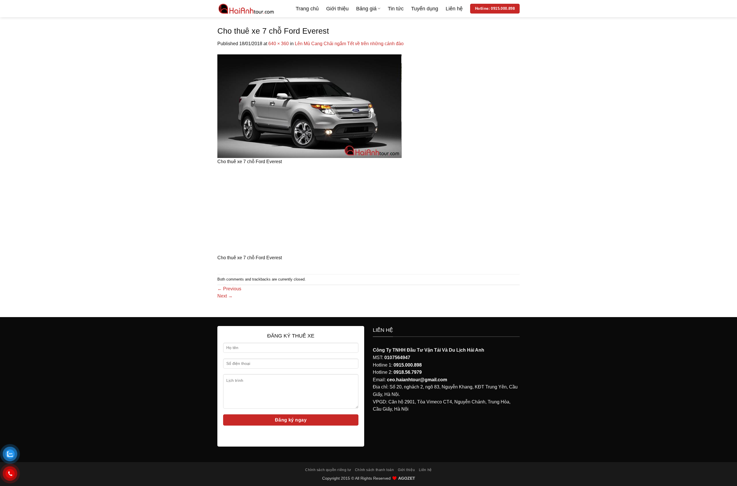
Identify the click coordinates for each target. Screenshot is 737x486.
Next (225, 295)
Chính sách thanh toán (374, 470)
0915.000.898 (408, 365)
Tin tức (396, 9)
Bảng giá (366, 9)
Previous (229, 288)
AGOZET (406, 478)
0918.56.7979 (408, 372)
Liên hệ (454, 9)
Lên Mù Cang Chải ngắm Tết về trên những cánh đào (349, 43)
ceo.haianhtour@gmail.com (417, 379)
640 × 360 (278, 43)
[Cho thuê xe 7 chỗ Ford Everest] (309, 105)
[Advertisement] (368, 211)
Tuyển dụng (424, 9)
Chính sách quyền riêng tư (328, 470)
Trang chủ (307, 9)
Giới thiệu (337, 9)
